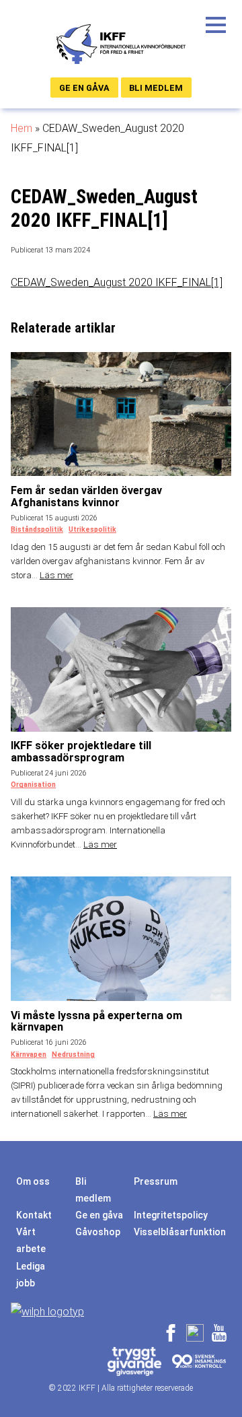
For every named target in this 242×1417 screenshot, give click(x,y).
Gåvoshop (97, 1231)
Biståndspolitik (37, 529)
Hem (21, 128)
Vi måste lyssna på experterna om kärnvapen (96, 1021)
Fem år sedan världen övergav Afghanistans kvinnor (86, 496)
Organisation (33, 784)
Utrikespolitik (92, 529)
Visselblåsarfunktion (180, 1231)
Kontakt (34, 1215)
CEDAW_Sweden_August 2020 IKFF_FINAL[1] (117, 282)
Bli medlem (156, 88)
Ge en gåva (84, 88)
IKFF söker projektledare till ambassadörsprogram (81, 751)
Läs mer (56, 575)
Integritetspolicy (171, 1215)
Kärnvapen (28, 1054)
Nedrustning (73, 1054)
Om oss (33, 1181)
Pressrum (155, 1181)
